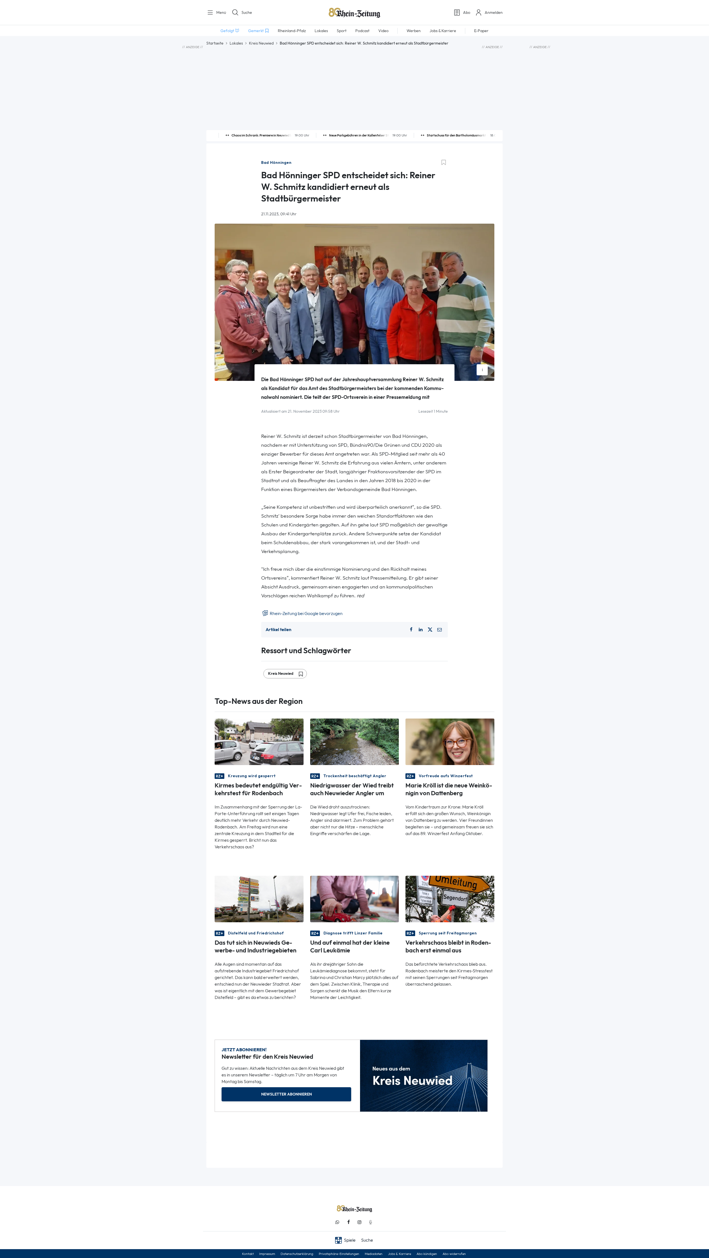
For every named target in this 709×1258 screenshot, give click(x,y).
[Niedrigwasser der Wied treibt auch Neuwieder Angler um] (354, 741)
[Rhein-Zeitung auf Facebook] (348, 1222)
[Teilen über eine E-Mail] (439, 630)
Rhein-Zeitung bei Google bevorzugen (306, 613)
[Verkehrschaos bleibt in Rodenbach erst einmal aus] (449, 898)
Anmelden (494, 12)
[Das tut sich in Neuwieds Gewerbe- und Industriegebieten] (259, 898)
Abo (466, 12)
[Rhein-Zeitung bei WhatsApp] (337, 1222)
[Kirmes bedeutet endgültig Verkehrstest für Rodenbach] (259, 741)
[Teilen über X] (430, 630)
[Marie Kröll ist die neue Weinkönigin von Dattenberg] (449, 741)
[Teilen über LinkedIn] (420, 630)
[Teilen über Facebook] (411, 630)
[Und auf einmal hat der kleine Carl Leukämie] (354, 898)
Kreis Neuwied (261, 43)
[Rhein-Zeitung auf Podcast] (370, 1222)
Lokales (236, 43)
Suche (247, 12)
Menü (220, 12)
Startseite (215, 43)
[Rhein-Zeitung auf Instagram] (359, 1222)
